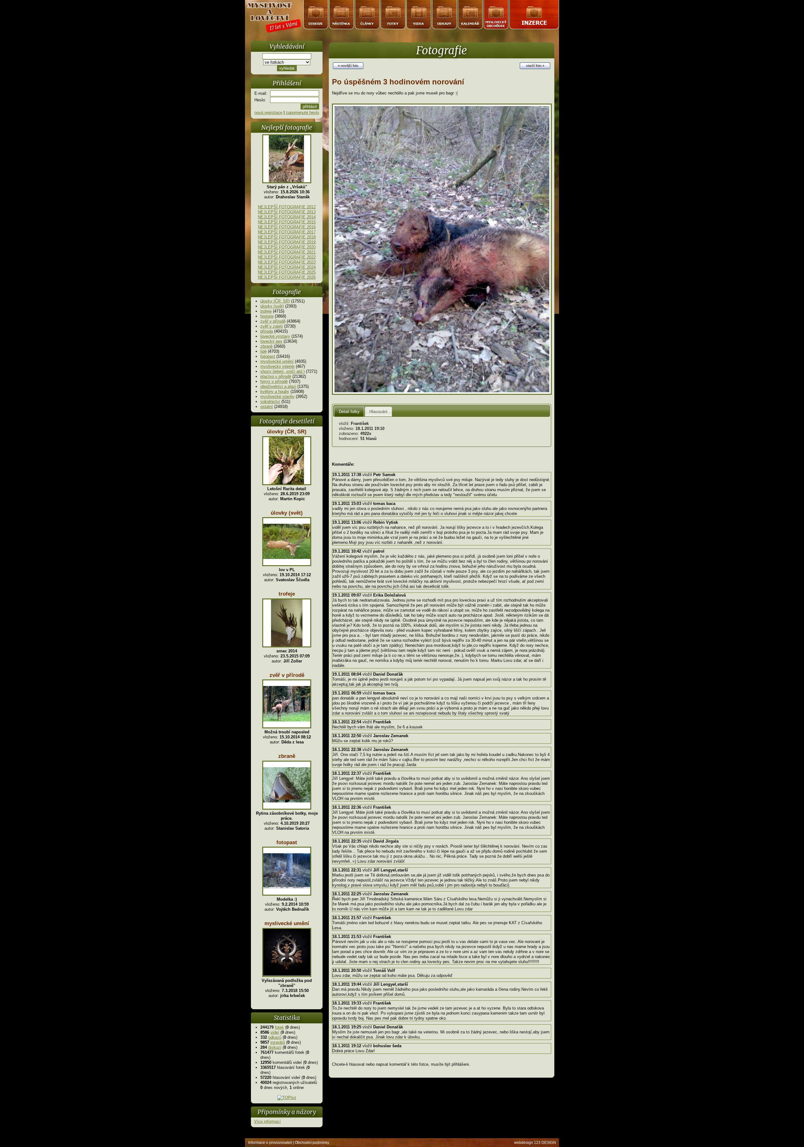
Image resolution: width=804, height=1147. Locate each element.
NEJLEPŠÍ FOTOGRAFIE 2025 (287, 272)
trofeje (266, 311)
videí (274, 1032)
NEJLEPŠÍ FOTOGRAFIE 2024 (287, 267)
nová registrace (268, 112)
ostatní (266, 406)
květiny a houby (274, 391)
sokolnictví (270, 401)
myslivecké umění (277, 361)
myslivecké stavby (277, 396)
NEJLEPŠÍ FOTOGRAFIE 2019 (287, 242)
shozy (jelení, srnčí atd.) (282, 371)
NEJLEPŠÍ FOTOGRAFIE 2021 (287, 252)
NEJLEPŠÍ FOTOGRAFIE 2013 (287, 212)
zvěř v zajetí (271, 326)
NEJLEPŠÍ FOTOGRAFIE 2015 (287, 222)
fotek (279, 1027)
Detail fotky (349, 411)
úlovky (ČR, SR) (275, 301)
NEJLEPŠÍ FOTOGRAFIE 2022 (287, 257)
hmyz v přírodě (274, 381)
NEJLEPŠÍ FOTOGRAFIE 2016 (287, 227)
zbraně (266, 346)
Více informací (267, 1121)
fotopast (267, 356)
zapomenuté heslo (302, 112)
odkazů (274, 1037)
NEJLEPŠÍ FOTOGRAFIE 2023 (287, 262)
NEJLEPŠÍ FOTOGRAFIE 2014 (287, 217)
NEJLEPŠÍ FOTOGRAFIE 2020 (287, 247)
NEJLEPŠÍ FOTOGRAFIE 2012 (287, 207)
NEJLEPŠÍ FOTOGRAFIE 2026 (287, 277)
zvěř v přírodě (272, 321)
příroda (266, 331)
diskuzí (274, 1047)
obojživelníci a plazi (278, 386)
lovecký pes (271, 341)
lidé (263, 351)
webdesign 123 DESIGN (535, 1142)
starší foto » (535, 65)
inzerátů (277, 1042)
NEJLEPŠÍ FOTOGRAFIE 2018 (287, 237)
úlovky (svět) (272, 306)
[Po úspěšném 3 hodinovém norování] (442, 393)
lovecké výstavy (275, 336)
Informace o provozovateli (270, 1142)
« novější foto (348, 65)
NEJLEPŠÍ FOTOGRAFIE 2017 (287, 232)
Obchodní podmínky (312, 1142)
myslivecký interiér (277, 366)
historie (267, 316)
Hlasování (378, 411)
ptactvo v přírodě (275, 376)
